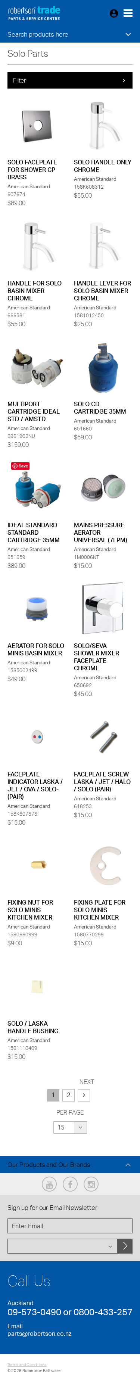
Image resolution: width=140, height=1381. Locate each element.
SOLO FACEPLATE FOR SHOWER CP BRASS (32, 169)
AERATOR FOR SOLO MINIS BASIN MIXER (35, 649)
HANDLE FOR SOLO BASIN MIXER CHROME (34, 290)
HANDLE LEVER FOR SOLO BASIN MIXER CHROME (102, 290)
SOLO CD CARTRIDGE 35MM (100, 407)
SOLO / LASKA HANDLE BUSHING (33, 1027)
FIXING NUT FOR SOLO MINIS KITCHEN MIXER (30, 910)
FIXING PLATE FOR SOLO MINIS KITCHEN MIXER (99, 910)
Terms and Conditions (27, 1364)
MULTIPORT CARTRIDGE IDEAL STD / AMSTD (33, 411)
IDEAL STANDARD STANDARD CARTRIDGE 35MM (33, 532)
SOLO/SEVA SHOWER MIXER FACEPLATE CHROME (96, 657)
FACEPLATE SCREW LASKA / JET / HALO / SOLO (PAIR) (102, 781)
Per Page (70, 1112)
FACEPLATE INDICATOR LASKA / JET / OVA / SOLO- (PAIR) (35, 785)
